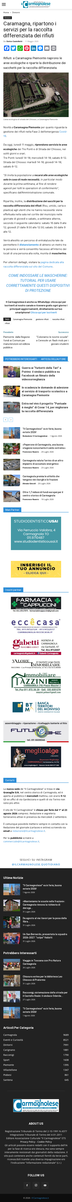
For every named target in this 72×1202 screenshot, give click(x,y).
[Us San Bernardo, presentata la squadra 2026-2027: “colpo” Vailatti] (11, 938)
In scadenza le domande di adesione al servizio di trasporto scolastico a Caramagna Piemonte (45, 391)
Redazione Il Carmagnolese (35, 436)
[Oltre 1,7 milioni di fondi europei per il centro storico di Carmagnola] (11, 496)
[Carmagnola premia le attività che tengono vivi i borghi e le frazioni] (11, 480)
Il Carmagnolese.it (40, 1197)
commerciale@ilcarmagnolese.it (21, 841)
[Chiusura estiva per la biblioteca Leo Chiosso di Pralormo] (11, 980)
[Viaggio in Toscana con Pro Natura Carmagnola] (11, 964)
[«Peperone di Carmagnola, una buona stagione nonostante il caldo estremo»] (11, 449)
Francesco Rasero (31, 452)
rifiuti (7, 323)
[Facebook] (27, 1185)
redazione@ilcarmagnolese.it (28, 831)
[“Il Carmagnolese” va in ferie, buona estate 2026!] (11, 433)
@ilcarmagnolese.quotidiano (36, 864)
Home (6, 12)
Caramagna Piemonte (22, 319)
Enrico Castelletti (14, 41)
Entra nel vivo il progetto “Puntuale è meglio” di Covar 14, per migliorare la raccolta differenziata (45, 407)
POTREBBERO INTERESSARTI (21, 359)
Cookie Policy (44, 1141)
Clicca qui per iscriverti (43, 312)
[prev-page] (5, 420)
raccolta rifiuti (58, 319)
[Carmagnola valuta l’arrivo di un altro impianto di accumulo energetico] (11, 464)
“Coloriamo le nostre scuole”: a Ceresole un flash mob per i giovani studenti (52, 340)
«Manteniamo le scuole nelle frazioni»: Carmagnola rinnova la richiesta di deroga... (44, 904)
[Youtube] (45, 1185)
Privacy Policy (27, 1141)
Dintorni (16, 12)
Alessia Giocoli (29, 483)
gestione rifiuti (42, 319)
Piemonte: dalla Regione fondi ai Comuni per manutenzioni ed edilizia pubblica (16, 342)
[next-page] (11, 420)
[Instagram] (36, 1185)
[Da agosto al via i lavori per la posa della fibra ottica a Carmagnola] (11, 922)
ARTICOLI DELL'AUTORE (53, 359)
